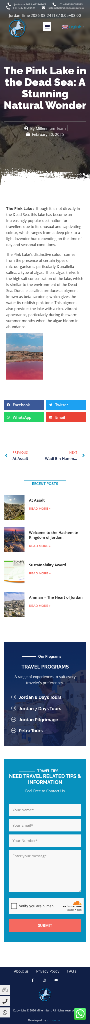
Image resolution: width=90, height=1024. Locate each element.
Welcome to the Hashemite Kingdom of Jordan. (53, 535)
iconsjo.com (54, 1020)
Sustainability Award (47, 564)
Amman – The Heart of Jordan (56, 597)
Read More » (39, 508)
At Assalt (37, 500)
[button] (47, 26)
